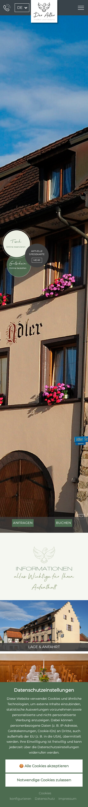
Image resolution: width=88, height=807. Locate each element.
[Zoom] (44, 266)
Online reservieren (15, 247)
